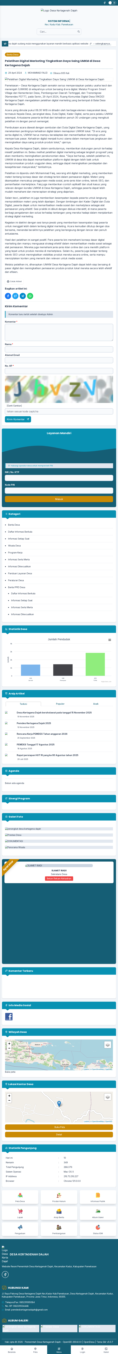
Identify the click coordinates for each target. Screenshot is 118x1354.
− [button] (9, 1048)
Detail (59, 1134)
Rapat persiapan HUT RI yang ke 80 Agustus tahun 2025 (47, 755)
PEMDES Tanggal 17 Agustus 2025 (36, 744)
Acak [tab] (95, 703)
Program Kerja (15, 552)
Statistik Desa (17, 629)
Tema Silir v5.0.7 (104, 1342)
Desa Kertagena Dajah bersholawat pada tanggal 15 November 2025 (54, 712)
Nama (9, 344)
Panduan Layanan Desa (20, 573)
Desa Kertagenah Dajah (49, 1342)
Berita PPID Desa (16, 587)
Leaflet (86, 1069)
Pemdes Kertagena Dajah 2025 (34, 723)
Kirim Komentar (16, 419)
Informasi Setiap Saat (18, 538)
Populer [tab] (60, 703)
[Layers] (107, 1044)
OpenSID (108, 1069)
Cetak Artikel (16, 281)
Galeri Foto (15, 817)
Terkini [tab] (23, 704)
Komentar (11, 321)
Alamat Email (12, 355)
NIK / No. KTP (12, 472)
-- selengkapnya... (82, 43)
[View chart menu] (110, 640)
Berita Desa (12, 54)
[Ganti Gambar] (14, 405)
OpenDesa (89, 1342)
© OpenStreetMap (97, 1069)
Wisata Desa (14, 545)
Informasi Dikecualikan (19, 566)
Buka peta (10, 1072)
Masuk (59, 499)
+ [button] (9, 1044)
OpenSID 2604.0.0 (72, 1342)
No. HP (9, 366)
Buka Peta (60, 1127)
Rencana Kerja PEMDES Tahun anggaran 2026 (42, 734)
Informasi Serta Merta (19, 559)
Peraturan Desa (16, 580)
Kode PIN (10, 484)
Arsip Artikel (16, 693)
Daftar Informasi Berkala (20, 531)
